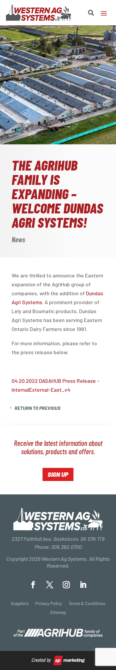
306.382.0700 (66, 547)
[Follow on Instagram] (66, 585)
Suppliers (20, 603)
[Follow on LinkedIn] (83, 585)
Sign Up (58, 474)
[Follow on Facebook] (33, 585)
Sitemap (58, 612)
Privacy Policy (48, 603)
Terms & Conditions (86, 603)
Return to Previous (37, 408)
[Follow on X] (50, 585)
